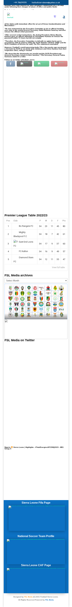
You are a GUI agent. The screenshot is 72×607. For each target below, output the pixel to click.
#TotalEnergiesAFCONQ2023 (47, 447)
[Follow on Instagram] (42, 603)
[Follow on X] (36, 603)
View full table (58, 267)
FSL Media (28, 597)
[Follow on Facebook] (29, 603)
